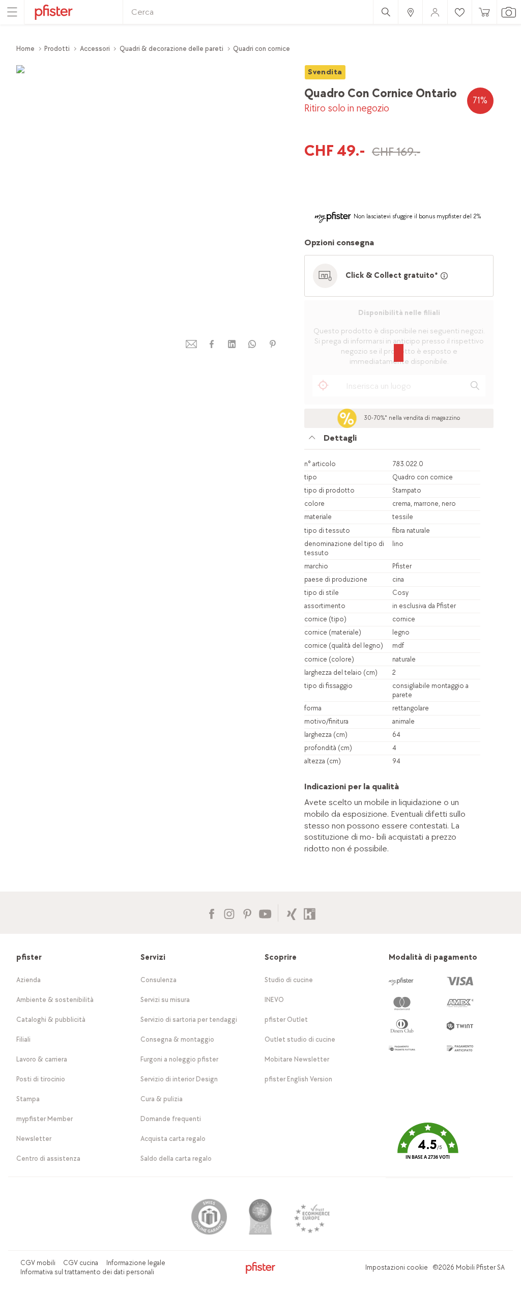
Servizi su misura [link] (165, 999)
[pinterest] (273, 344)
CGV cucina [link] (80, 1262)
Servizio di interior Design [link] (179, 1079)
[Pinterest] (247, 912)
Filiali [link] (23, 1039)
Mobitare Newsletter (297, 1059)
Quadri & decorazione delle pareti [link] (171, 48)
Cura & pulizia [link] (161, 1099)
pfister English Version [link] (298, 1079)
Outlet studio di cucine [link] (300, 1039)
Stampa (28, 1099)
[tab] (392, 441)
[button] (428, 1148)
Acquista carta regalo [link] (173, 1138)
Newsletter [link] (33, 1138)
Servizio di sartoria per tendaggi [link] (188, 1019)
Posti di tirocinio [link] (40, 1079)
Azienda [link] (28, 980)
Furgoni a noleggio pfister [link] (179, 1059)
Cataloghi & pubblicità (50, 1019)
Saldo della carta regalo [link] (176, 1158)
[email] (191, 344)
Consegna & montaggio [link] (177, 1039)
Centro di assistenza (48, 1158)
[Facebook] (211, 912)
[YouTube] (265, 912)
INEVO (274, 999)
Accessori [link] (95, 48)
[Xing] (292, 912)
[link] (410, 12)
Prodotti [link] (57, 48)
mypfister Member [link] (44, 1118)
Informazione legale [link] (135, 1262)
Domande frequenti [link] (170, 1118)
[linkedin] (232, 344)
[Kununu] (310, 912)
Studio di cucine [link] (289, 980)
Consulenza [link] (158, 980)
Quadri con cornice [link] (261, 48)
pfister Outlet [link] (286, 1019)
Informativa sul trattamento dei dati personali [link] (87, 1272)
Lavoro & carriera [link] (41, 1059)
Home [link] (25, 48)
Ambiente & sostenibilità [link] (55, 999)
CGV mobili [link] (37, 1262)
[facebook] (211, 344)
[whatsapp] (252, 344)
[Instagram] (229, 912)
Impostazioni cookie (396, 1267)
